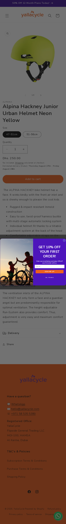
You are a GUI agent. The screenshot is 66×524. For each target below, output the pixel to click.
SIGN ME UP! (49, 272)
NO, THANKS (49, 277)
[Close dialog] (64, 240)
